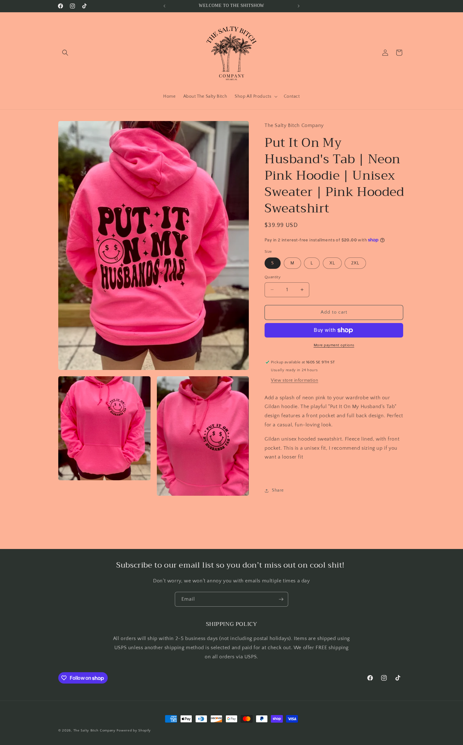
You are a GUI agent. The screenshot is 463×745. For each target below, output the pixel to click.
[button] (65, 53)
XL (332, 263)
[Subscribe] (281, 599)
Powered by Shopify (134, 730)
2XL (355, 263)
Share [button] (278, 490)
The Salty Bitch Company (94, 730)
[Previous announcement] (164, 6)
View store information (294, 380)
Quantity (273, 277)
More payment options (334, 345)
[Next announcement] (299, 6)
